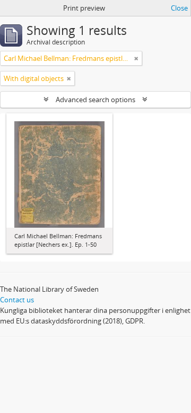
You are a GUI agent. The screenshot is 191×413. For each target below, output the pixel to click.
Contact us (17, 299)
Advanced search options (95, 99)
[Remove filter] (136, 58)
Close (179, 8)
